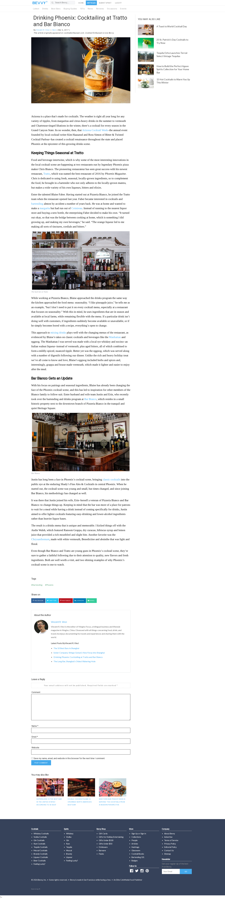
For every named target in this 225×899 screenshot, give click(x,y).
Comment (36, 692)
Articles (91, 3)
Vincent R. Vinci (43, 30)
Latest (36, 9)
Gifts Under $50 (105, 844)
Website (35, 747)
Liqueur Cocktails (41, 857)
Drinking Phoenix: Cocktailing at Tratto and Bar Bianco (78, 657)
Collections (136, 837)
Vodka (68, 837)
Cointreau (76, 208)
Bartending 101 (138, 857)
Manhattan (115, 337)
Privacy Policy (170, 844)
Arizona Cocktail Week (95, 130)
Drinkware (103, 847)
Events (123, 9)
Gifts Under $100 (106, 840)
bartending (37, 203)
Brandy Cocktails (41, 854)
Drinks (45, 9)
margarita (45, 208)
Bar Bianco (90, 399)
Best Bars (56, 9)
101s (82, 9)
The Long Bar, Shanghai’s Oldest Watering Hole (74, 661)
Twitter (52, 600)
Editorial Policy (170, 847)
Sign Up (135, 833)
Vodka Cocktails (40, 837)
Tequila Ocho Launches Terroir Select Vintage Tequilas (172, 55)
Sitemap (167, 854)
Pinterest (66, 600)
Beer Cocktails (40, 861)
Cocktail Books (138, 854)
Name (35, 726)
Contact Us (169, 850)
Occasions (112, 9)
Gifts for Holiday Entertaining (111, 837)
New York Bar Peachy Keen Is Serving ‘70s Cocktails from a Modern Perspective (112, 802)
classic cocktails (111, 479)
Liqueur (69, 857)
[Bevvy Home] (39, 3)
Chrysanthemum (40, 539)
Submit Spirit (105, 3)
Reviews (100, 9)
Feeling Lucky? (39, 864)
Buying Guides (70, 9)
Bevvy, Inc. (42, 880)
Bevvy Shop (101, 829)
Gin (67, 840)
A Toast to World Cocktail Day (172, 26)
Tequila (69, 847)
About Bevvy (169, 833)
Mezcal (69, 850)
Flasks (101, 854)
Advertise (168, 837)
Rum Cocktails (39, 844)
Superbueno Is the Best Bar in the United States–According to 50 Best (49, 802)
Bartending (37, 585)
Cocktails (34, 829)
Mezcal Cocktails (40, 850)
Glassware (136, 850)
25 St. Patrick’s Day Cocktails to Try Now (172, 41)
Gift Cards (103, 833)
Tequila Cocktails (41, 847)
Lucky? (118, 3)
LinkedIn (80, 600)
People (135, 840)
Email (92, 600)
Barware (102, 850)
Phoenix (49, 585)
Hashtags (135, 847)
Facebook (38, 600)
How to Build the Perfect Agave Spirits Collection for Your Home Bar (173, 69)
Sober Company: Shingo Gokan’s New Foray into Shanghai (79, 652)
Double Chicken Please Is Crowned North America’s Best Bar (80, 802)
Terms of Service (171, 840)
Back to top (35, 889)
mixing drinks (58, 332)
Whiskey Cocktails (41, 833)
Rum (68, 844)
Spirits (66, 829)
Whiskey (69, 833)
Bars (54, 30)
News (90, 9)
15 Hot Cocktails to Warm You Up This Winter (173, 81)
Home (81, 3)
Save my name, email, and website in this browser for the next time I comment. (69, 758)
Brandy (69, 854)
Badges (135, 861)
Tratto (46, 173)
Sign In (143, 833)
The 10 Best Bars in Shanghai (66, 648)
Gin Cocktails (39, 840)
